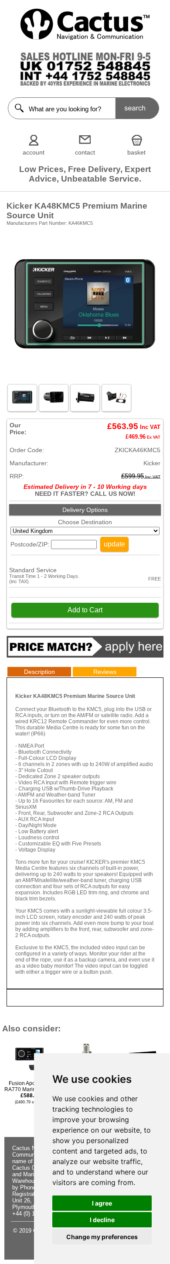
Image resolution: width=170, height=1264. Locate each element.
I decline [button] (102, 1219)
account (33, 152)
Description (39, 671)
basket (136, 152)
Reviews (104, 671)
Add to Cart (85, 610)
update (114, 544)
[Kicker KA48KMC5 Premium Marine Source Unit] (85, 376)
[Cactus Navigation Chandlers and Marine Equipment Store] (85, 37)
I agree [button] (102, 1203)
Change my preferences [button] (102, 1236)
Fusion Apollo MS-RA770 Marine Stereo (30, 1092)
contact (85, 152)
